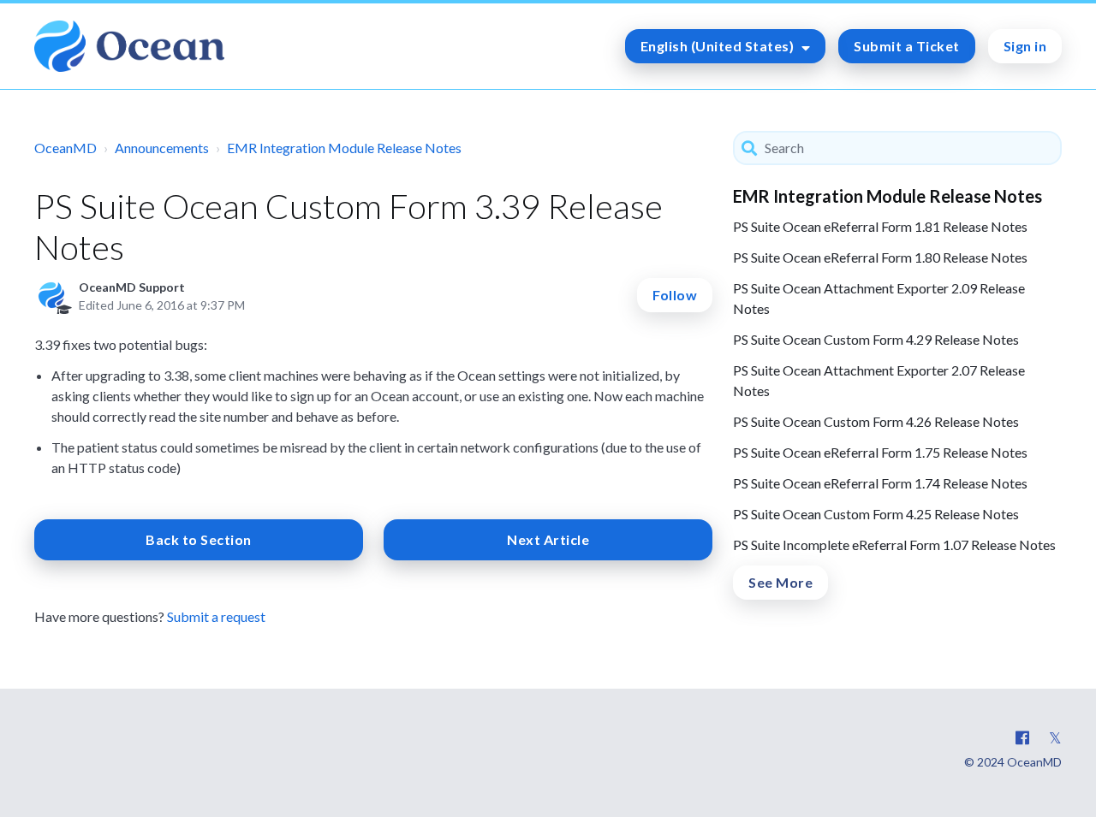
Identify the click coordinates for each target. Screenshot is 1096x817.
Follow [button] (674, 295)
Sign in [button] (1025, 46)
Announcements (162, 147)
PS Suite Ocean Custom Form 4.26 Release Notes (876, 421)
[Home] (129, 46)
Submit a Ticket (907, 46)
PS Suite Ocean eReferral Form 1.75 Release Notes (880, 452)
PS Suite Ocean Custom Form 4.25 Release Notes (876, 514)
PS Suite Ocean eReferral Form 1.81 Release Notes (880, 226)
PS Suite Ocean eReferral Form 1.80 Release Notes (880, 257)
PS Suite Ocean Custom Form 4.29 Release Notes (876, 339)
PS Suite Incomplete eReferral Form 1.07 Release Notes (894, 544)
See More (780, 582)
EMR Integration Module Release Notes (344, 147)
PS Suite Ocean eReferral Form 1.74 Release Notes (880, 483)
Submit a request (216, 616)
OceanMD (65, 147)
